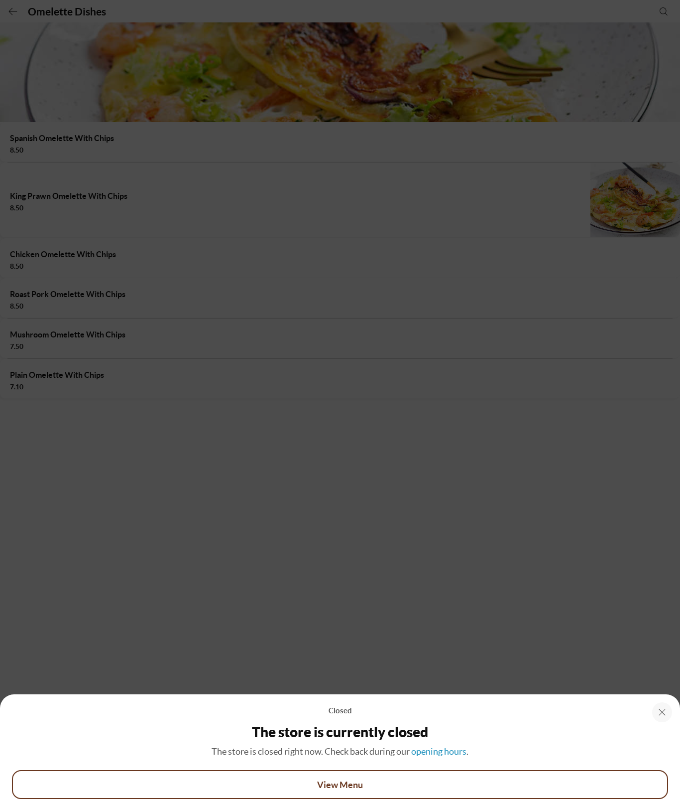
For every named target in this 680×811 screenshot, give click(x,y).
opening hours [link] (438, 751)
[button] (662, 712)
